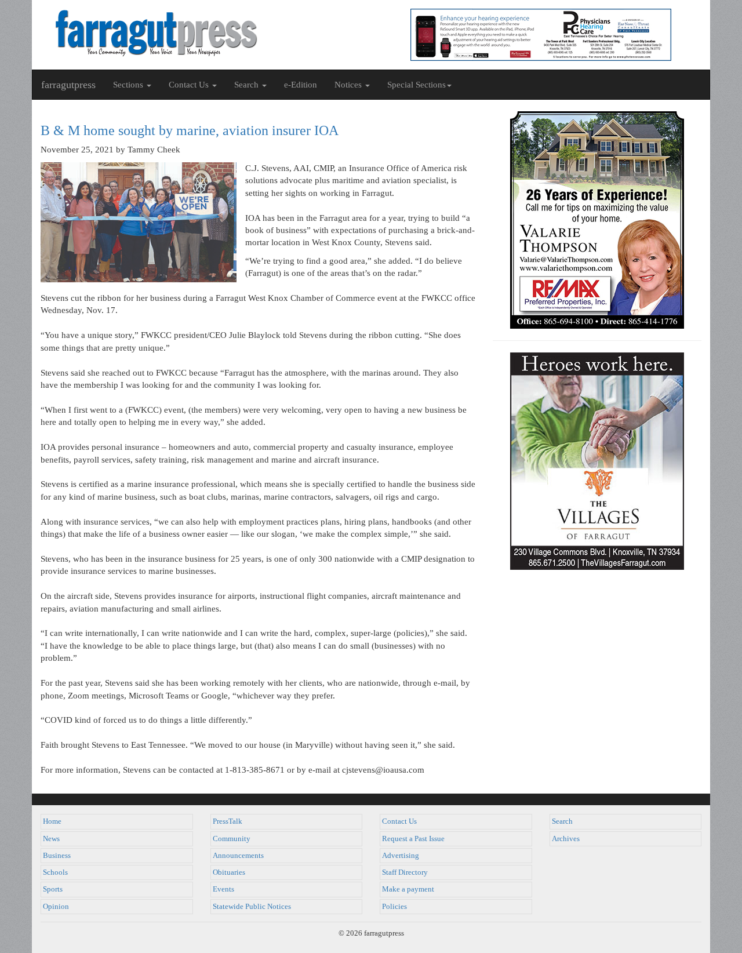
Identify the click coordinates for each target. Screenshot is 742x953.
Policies (394, 907)
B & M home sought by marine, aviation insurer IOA (190, 130)
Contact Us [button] (190, 84)
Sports (53, 889)
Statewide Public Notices (252, 907)
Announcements (238, 856)
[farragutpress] (201, 33)
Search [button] (247, 84)
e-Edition (300, 84)
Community (231, 839)
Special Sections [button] (416, 84)
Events (223, 889)
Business (57, 856)
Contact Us (399, 821)
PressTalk (227, 821)
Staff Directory (405, 872)
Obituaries (229, 872)
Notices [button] (349, 84)
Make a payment (408, 889)
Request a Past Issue (413, 839)
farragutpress (68, 84)
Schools (55, 872)
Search (562, 821)
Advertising (400, 856)
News (51, 839)
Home (52, 821)
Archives (566, 839)
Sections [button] (129, 84)
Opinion (56, 907)
